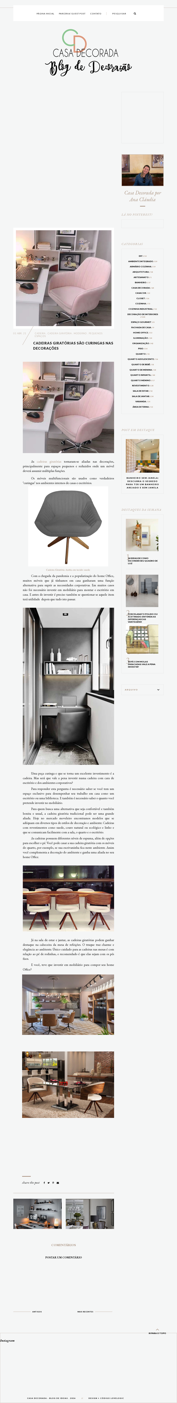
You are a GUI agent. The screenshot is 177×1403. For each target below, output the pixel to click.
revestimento (142, 385)
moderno (80, 333)
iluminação (142, 338)
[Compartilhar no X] (49, 1182)
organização (142, 343)
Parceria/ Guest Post (72, 13)
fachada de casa (142, 327)
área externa (143, 407)
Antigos (37, 1312)
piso (142, 348)
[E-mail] (58, 1182)
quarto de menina (142, 369)
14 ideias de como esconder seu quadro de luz (143, 561)
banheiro (142, 282)
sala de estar (142, 391)
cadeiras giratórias (49, 461)
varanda (142, 401)
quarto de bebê (142, 364)
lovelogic (117, 1398)
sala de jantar (142, 396)
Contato (95, 13)
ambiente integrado (142, 261)
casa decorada (142, 287)
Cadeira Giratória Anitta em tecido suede (68, 569)
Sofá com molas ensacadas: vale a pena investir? (141, 664)
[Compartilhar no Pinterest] (53, 1182)
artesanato (143, 277)
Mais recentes (85, 1312)
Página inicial (45, 13)
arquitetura (143, 272)
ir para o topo (157, 1333)
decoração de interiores (142, 315)
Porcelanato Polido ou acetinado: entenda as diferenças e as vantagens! (143, 618)
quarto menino (143, 380)
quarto (143, 354)
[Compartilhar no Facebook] (44, 1182)
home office (142, 332)
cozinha (142, 303)
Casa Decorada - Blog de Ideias (47, 1398)
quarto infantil (142, 375)
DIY (142, 256)
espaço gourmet (142, 322)
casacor (142, 293)
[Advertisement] (63, 157)
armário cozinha (142, 266)
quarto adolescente (143, 359)
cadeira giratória (60, 333)
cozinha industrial (142, 309)
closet (142, 298)
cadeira (40, 333)
